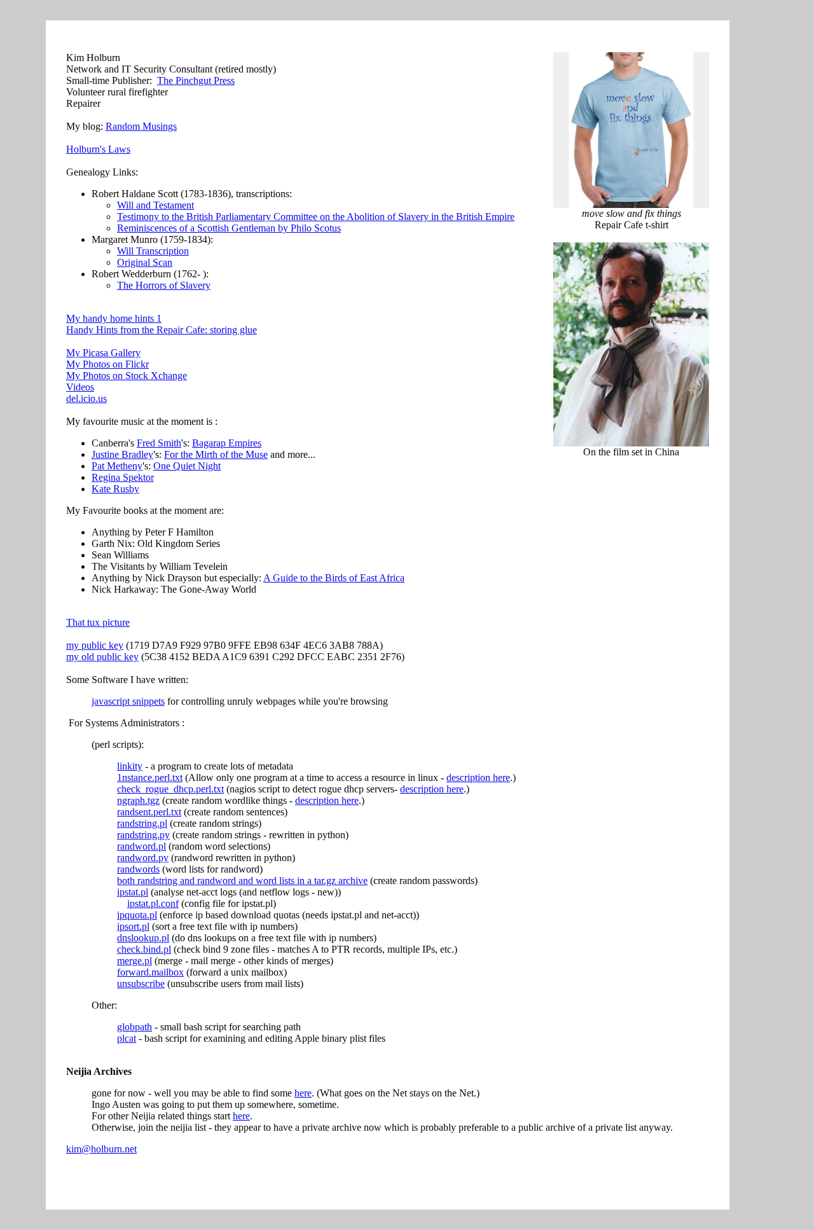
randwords (138, 869)
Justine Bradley (122, 454)
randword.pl (141, 846)
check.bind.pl (144, 949)
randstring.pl (142, 823)
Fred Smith (159, 443)
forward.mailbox (150, 972)
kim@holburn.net (101, 1149)
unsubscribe (141, 983)
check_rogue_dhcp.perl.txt (170, 789)
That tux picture (98, 622)
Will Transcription (153, 250)
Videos (80, 387)
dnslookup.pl (143, 937)
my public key (94, 645)
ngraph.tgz (138, 800)
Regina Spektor (123, 477)
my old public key (102, 656)
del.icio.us (86, 398)
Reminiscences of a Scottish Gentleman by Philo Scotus (229, 228)
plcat (126, 1038)
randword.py (143, 857)
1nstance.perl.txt (150, 777)
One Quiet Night (187, 465)
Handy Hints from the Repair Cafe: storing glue (161, 329)
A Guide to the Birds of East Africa (333, 577)
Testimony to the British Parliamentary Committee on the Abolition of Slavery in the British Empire (315, 216)
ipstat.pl (132, 892)
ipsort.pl (133, 926)
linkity (129, 766)
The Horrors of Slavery (163, 285)
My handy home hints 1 (114, 318)
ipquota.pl (137, 914)
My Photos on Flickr (107, 364)
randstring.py (143, 834)
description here (478, 777)
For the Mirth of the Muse (216, 454)
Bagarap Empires (226, 443)
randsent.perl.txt (149, 811)
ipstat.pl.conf (153, 903)
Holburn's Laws (98, 149)
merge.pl (134, 960)
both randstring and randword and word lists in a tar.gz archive (242, 880)
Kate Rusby (115, 488)
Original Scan (144, 262)
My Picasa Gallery (103, 352)
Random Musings (141, 126)
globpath (134, 1026)
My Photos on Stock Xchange (126, 375)
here (303, 1093)
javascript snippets (128, 701)
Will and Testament (155, 205)
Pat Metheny (117, 465)
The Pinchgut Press (196, 80)
